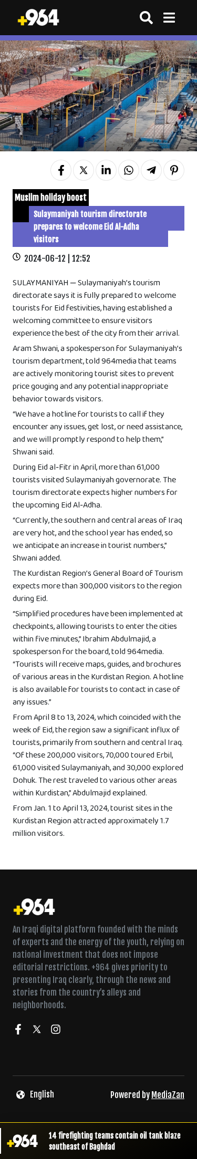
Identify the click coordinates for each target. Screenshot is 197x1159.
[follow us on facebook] (18, 1031)
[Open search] (146, 17)
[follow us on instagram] (55, 1031)
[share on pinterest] (173, 170)
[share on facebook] (60, 170)
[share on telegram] (151, 170)
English (42, 1094)
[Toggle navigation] (169, 17)
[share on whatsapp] (128, 170)
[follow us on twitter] (37, 1031)
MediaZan (167, 1095)
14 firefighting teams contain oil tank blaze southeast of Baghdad (115, 1141)
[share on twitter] (83, 170)
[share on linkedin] (106, 170)
